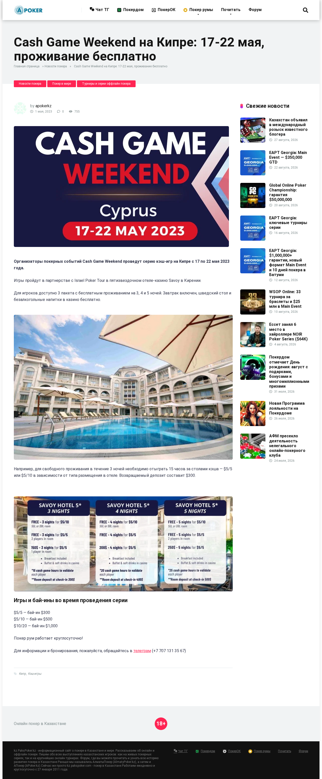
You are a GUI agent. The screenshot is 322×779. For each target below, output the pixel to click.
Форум (255, 9)
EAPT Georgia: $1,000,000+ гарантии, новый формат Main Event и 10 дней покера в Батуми (287, 262)
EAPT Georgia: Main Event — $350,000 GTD (288, 157)
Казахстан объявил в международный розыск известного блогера (288, 127)
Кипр (22, 674)
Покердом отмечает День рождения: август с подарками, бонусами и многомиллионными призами (289, 371)
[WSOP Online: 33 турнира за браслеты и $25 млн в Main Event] (252, 313)
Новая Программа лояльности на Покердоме (287, 408)
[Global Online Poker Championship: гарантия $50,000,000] (252, 206)
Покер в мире (61, 83)
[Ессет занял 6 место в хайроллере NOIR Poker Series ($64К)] (252, 345)
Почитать (230, 9)
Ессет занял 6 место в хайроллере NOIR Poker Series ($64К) (288, 331)
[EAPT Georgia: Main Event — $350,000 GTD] (252, 174)
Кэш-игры (35, 674)
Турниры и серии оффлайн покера (106, 83)
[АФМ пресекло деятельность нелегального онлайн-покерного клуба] (252, 457)
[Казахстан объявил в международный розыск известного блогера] (252, 141)
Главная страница (26, 66)
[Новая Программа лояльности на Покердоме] (252, 424)
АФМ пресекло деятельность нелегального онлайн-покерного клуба (287, 446)
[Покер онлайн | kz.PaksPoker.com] (28, 8)
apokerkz (43, 105)
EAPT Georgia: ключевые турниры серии (288, 223)
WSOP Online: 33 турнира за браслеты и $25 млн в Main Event (285, 299)
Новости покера (56, 66)
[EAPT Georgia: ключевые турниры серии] (252, 239)
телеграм (142, 650)
